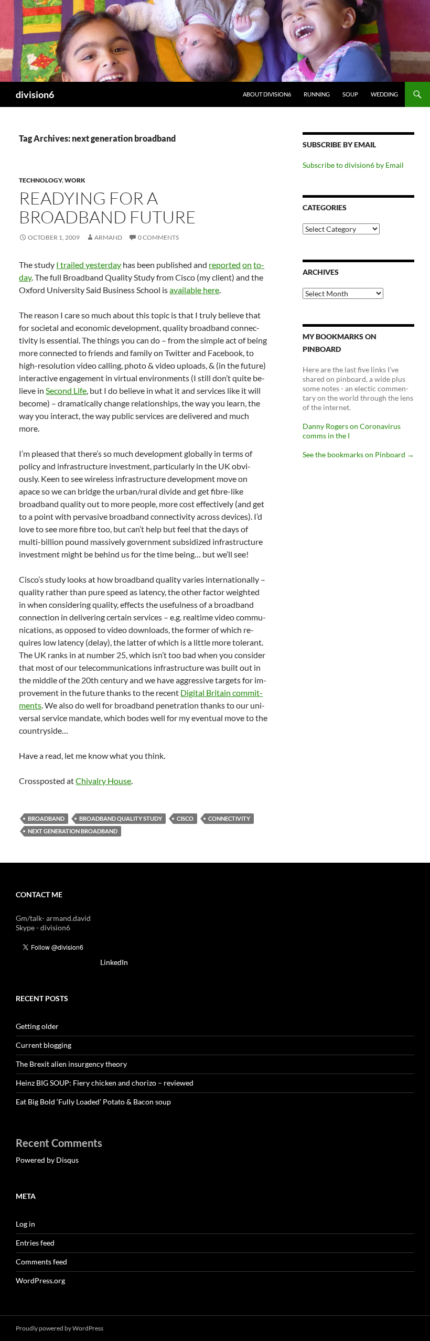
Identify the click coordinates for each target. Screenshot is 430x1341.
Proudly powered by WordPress (59, 1328)
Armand (108, 237)
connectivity (229, 818)
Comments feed (41, 1261)
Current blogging (43, 1044)
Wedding (384, 94)
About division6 (267, 94)
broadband (46, 818)
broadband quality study (120, 818)
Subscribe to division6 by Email (353, 164)
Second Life (66, 390)
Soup (350, 94)
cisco (185, 818)
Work (74, 180)
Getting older (37, 1026)
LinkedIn (114, 962)
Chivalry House (103, 781)
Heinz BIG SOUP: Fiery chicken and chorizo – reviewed (105, 1082)
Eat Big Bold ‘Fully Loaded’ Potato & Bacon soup (93, 1101)
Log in (25, 1223)
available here (194, 290)
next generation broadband (72, 831)
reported (225, 265)
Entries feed (35, 1242)
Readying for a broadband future (107, 207)
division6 (35, 94)
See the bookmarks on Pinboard (358, 454)
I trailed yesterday (88, 265)
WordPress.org (40, 1280)
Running (317, 94)
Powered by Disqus (47, 1159)
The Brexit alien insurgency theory (71, 1063)
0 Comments (158, 237)
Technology (40, 180)
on (247, 265)
